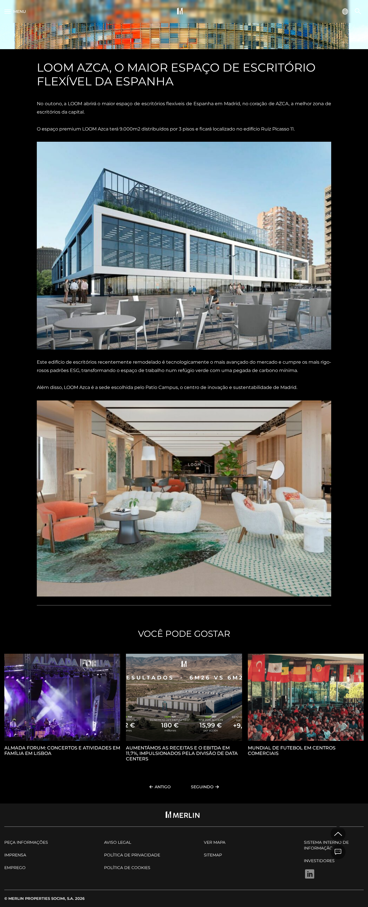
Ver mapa (214, 842)
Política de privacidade (132, 855)
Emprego (15, 867)
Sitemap (213, 855)
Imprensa (15, 855)
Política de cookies (127, 867)
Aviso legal (117, 842)
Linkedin (309, 874)
